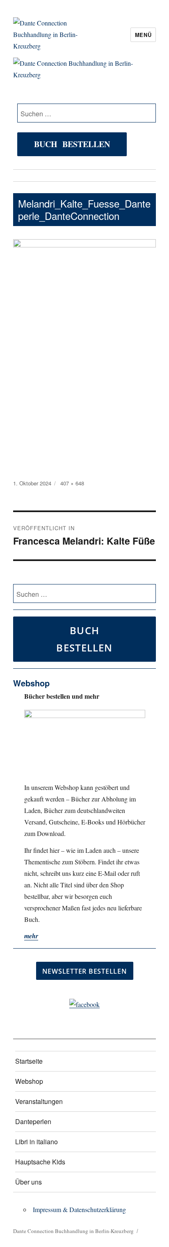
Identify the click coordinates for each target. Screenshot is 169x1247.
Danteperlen (33, 1121)
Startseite (29, 1061)
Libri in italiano (36, 1141)
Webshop (29, 1081)
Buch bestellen (72, 144)
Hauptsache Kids (40, 1161)
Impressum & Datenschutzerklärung (79, 1209)
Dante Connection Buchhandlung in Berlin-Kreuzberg (73, 1231)
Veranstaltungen (39, 1101)
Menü (143, 35)
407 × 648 (72, 483)
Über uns (28, 1182)
